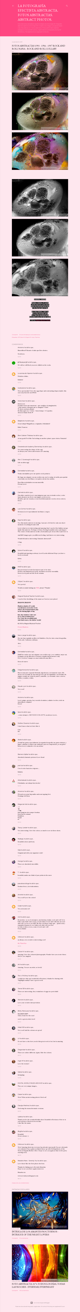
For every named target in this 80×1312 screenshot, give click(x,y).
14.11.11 (19, 1066)
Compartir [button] (15, 334)
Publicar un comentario (20, 1183)
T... (18, 872)
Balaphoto (21, 421)
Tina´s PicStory (23, 976)
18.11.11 (19, 1155)
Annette (20, 895)
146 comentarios (24, 1290)
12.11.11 (19, 356)
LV (19, 1038)
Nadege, (21, 839)
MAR (19, 567)
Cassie (20, 1094)
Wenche (21, 1000)
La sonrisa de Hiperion (25, 373)
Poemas (37, 337)
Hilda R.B (21, 1027)
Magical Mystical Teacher (43, 320)
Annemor (21, 791)
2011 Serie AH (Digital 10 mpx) (26, 337)
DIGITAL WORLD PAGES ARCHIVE (30, 1083)
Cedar (20, 906)
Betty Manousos (23, 1011)
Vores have (21, 401)
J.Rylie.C (20, 581)
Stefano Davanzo (24, 723)
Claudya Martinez (24, 1105)
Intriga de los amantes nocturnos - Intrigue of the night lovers (35, 1233)
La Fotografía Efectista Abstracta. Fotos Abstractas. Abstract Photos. (38, 12)
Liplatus (20, 1117)
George (20, 861)
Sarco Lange (22, 635)
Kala (19, 850)
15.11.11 (19, 1111)
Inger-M (20, 1061)
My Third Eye (22, 943)
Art (19, 964)
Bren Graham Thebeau (25, 435)
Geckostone (22, 388)
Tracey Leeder (22, 828)
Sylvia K (20, 550)
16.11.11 (19, 1126)
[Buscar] (67, 5)
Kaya (19, 520)
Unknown (21, 937)
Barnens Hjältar (23, 754)
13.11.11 (19, 760)
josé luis (20, 765)
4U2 (19, 917)
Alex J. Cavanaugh (24, 459)
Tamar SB (21, 988)
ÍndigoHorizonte (23, 670)
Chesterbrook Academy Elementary (30, 447)
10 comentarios (23, 1238)
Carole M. (21, 951)
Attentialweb (22, 780)
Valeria (20, 1072)
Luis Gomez (22, 509)
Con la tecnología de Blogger (42, 1302)
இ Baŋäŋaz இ (22, 362)
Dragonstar (21, 1050)
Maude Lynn (22, 686)
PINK (37, 588)
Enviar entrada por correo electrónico (29, 334)
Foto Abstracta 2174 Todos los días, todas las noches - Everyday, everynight (38, 1285)
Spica (19, 712)
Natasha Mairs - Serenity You (27, 1161)
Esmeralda (21, 471)
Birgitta (20, 1131)
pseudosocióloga (23, 883)
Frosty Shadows (23, 627)
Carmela (20, 492)
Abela (20, 740)
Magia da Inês (22, 804)
